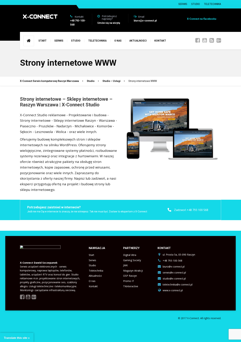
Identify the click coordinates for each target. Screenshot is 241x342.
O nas (92, 281)
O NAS (118, 40)
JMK (125, 265)
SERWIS (182, 4)
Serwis (92, 260)
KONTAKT (160, 40)
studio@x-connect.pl (174, 278)
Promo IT (128, 281)
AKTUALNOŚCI (138, 40)
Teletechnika (96, 270)
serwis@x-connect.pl (174, 272)
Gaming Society (132, 260)
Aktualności (95, 275)
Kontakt (93, 286)
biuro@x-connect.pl (174, 266)
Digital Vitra (129, 255)
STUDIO (195, 4)
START (42, 40)
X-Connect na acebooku (201, 18)
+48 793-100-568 (172, 260)
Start (91, 255)
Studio (92, 265)
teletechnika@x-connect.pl (177, 284)
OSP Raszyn (130, 275)
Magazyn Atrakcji (133, 270)
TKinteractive (130, 286)
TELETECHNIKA (212, 4)
